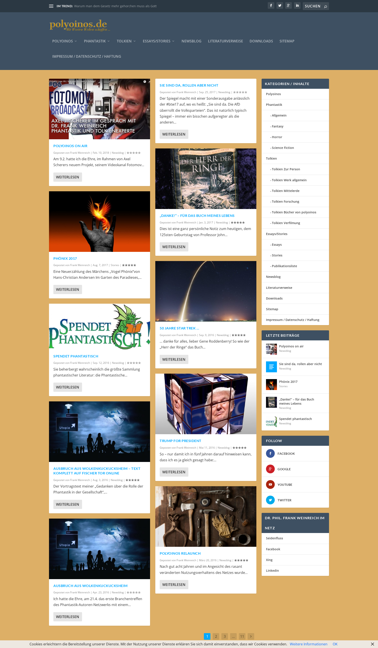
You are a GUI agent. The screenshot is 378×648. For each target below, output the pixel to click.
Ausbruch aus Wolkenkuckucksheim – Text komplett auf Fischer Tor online (96, 470)
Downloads (261, 41)
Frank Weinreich (80, 153)
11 (242, 636)
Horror (277, 137)
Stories (115, 265)
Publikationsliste (284, 266)
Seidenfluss (274, 538)
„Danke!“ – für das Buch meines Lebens (197, 215)
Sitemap (287, 41)
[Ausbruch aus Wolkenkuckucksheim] (99, 549)
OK (335, 644)
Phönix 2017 (65, 258)
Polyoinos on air (70, 146)
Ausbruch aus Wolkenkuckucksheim (90, 586)
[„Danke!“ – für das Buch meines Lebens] (205, 178)
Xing (269, 560)
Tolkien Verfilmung (286, 223)
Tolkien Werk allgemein (289, 180)
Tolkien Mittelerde (285, 191)
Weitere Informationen (308, 644)
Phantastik (95, 41)
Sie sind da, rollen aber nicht (189, 85)
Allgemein (279, 115)
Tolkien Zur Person (286, 169)
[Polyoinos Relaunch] (205, 516)
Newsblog (191, 41)
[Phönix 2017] (99, 221)
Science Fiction (283, 148)
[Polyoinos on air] (99, 109)
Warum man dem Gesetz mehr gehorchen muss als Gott (115, 6)
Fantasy (278, 126)
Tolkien (124, 41)
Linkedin (272, 570)
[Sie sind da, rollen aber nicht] (271, 366)
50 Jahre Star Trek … (179, 328)
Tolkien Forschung (285, 201)
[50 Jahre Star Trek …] (205, 291)
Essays (277, 244)
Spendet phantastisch (75, 356)
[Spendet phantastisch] (99, 326)
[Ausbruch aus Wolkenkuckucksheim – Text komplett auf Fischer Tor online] (99, 431)
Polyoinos (62, 41)
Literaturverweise (225, 41)
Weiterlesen (67, 177)
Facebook (273, 549)
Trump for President (180, 441)
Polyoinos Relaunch (180, 553)
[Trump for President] (205, 404)
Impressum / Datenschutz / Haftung (86, 57)
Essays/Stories (156, 41)
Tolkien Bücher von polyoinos (294, 212)
